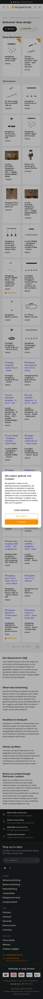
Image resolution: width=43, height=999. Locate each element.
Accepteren (21, 522)
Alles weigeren (21, 516)
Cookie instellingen (21, 510)
